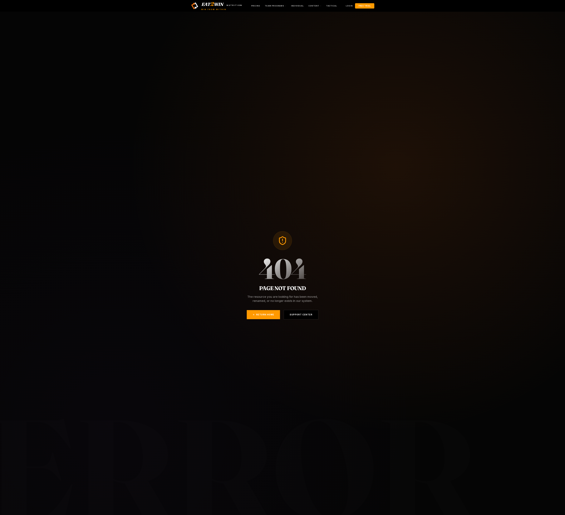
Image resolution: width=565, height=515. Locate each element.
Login (349, 6)
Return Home (265, 314)
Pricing (255, 6)
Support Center (301, 314)
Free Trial (365, 6)
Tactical (331, 6)
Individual (297, 6)
